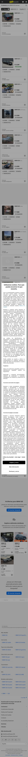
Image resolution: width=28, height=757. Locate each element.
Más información (14, 467)
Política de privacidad (8, 457)
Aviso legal (17, 457)
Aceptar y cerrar (14, 462)
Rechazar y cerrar (14, 471)
